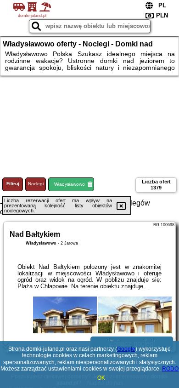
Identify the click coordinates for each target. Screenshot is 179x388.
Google (126, 349)
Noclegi (36, 183)
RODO (170, 368)
